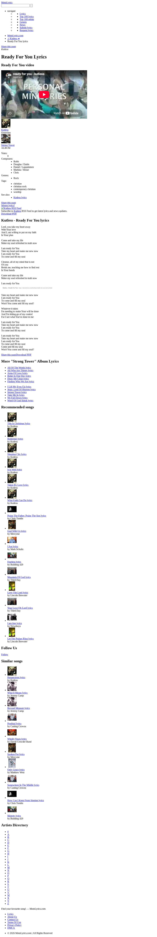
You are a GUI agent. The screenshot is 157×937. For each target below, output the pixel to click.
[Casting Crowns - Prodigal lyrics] (12, 720)
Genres (23, 22)
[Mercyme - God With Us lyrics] (12, 528)
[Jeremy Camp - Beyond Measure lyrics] (12, 705)
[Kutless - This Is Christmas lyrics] (12, 420)
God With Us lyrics (16, 531)
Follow (4, 654)
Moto (6, 2)
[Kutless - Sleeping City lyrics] (12, 451)
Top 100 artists (27, 19)
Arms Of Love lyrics (17, 373)
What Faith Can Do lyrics (19, 500)
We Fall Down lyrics (17, 397)
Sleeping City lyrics (16, 454)
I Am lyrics (12, 546)
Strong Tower (8, 145)
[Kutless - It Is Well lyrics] (12, 467)
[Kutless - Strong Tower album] (5, 142)
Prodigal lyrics (14, 723)
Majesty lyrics (14, 815)
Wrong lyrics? (8, 205)
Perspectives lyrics (16, 677)
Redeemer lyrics (15, 439)
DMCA (11, 928)
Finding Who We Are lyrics (20, 381)
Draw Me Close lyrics (18, 378)
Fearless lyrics (14, 562)
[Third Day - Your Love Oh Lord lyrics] (12, 605)
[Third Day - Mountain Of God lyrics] (12, 574)
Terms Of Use (14, 922)
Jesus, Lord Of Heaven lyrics (21, 389)
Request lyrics (26, 30)
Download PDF (9, 213)
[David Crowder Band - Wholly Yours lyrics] (12, 736)
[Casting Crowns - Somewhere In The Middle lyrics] (12, 782)
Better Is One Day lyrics (19, 376)
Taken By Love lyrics (17, 485)
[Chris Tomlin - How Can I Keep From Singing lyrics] (12, 797)
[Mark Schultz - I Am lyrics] (12, 543)
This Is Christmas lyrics (18, 423)
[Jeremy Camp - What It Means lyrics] (12, 690)
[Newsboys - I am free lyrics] (12, 620)
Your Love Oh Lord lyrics (20, 608)
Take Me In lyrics (15, 395)
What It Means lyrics (17, 692)
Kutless (4, 130)
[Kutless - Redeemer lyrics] (12, 436)
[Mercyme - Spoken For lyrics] (12, 751)
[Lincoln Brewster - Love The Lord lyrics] (12, 589)
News (22, 25)
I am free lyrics (14, 623)
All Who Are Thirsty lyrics (20, 370)
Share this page (8, 46)
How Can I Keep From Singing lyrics (25, 800)
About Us (12, 916)
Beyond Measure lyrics (18, 708)
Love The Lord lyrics (17, 592)
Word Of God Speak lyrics (20, 400)
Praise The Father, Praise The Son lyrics (26, 515)
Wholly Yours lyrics (17, 739)
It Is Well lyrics (14, 469)
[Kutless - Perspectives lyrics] (12, 674)
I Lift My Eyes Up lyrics (19, 386)
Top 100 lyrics (27, 16)
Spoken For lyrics (16, 754)
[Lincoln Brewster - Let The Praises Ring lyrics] (12, 636)
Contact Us (12, 919)
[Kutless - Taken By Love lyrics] (12, 482)
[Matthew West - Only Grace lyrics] (12, 767)
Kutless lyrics (20, 197)
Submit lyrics (26, 27)
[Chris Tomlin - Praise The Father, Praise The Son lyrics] (12, 513)
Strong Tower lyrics (17, 392)
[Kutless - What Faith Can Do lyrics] (12, 497)
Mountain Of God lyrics (19, 577)
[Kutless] (5, 127)
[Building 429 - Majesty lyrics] (12, 813)
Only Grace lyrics (16, 769)
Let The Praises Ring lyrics (20, 638)
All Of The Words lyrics (19, 367)
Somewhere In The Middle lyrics (23, 785)
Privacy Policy (14, 925)
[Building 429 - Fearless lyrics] (12, 559)
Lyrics (23, 13)
